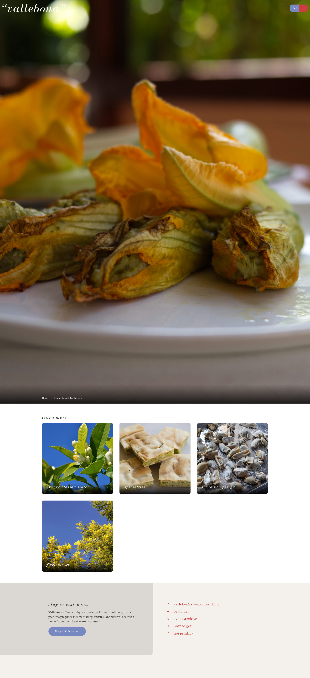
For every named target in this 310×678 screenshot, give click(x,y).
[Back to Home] (34, 8)
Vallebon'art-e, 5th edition (196, 604)
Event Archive (185, 618)
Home (45, 398)
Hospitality (183, 633)
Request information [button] (67, 631)
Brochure (181, 611)
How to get (183, 626)
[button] (294, 8)
